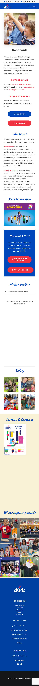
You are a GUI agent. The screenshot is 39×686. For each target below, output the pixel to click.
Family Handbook (21, 270)
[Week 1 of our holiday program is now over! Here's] (10, 547)
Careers (19, 612)
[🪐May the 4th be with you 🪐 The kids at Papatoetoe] (10, 528)
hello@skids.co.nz (20, 656)
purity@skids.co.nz (16, 90)
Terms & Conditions (20, 626)
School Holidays (10, 170)
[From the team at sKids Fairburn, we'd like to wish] (10, 567)
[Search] (28, 6)
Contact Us (19, 615)
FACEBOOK (21, 114)
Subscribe (20, 660)
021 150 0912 (29, 87)
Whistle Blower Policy (20, 630)
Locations (19, 607)
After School (9, 147)
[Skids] (7, 6)
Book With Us (19, 605)
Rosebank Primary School (20, 84)
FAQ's (20, 643)
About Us (19, 610)
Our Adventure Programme (21, 260)
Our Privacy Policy (20, 638)
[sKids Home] (19, 589)
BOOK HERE (20, 123)
